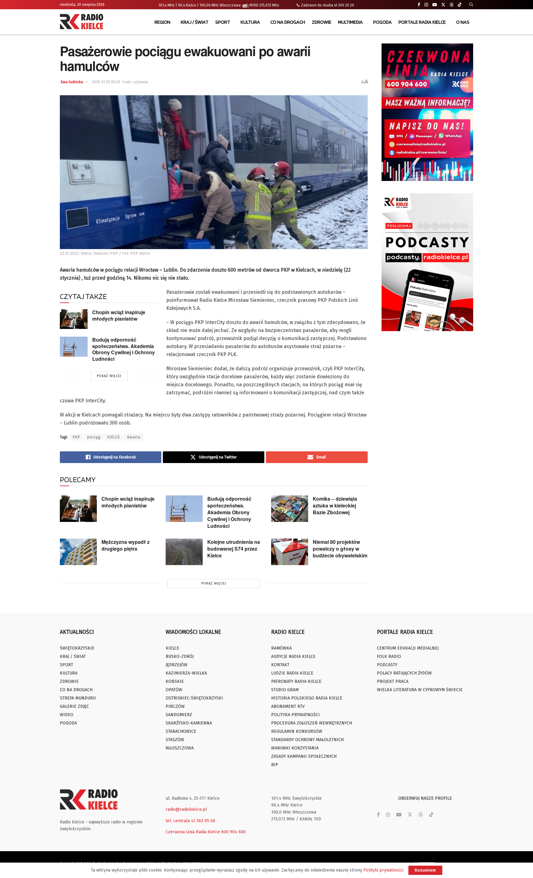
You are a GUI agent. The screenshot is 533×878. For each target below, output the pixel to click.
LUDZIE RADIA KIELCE (292, 673)
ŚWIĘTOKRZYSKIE (77, 648)
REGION (162, 22)
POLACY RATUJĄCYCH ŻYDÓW (404, 673)
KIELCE (114, 437)
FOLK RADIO (389, 656)
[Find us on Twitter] (443, 5)
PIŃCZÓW (175, 706)
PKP (76, 437)
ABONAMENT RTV (288, 706)
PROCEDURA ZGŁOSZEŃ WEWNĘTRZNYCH (311, 723)
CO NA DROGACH (288, 22)
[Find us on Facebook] (419, 5)
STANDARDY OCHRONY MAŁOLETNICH (307, 739)
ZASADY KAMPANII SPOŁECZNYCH (304, 756)
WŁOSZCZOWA (180, 748)
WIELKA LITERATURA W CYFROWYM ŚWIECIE (420, 689)
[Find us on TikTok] (459, 5)
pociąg (94, 437)
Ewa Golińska (72, 82)
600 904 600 (233, 832)
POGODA (382, 22)
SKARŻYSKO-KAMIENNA (189, 723)
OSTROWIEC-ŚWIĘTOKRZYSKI (194, 698)
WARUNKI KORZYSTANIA (295, 748)
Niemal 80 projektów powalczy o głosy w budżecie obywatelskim (340, 548)
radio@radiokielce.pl (186, 809)
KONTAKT (280, 664)
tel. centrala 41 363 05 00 (190, 820)
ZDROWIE (321, 22)
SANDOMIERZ (179, 714)
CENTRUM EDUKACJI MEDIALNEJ (408, 648)
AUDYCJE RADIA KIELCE (293, 656)
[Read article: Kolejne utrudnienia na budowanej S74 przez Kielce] (184, 552)
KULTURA (250, 22)
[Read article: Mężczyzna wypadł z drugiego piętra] (78, 552)
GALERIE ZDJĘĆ (74, 706)
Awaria (133, 437)
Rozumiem (425, 870)
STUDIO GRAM (285, 689)
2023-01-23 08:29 (106, 82)
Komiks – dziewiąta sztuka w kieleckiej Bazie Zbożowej (335, 505)
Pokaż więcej (109, 376)
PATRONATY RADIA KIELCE (296, 681)
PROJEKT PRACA (392, 681)
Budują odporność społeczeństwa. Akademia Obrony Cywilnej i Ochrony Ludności (123, 349)
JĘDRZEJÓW (177, 664)
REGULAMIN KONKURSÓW (296, 731)
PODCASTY (387, 664)
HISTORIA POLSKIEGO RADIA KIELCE (306, 698)
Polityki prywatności (383, 870)
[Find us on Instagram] (426, 5)
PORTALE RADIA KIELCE (422, 22)
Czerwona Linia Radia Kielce (193, 832)
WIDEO (66, 714)
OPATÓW (174, 689)
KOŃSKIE (175, 681)
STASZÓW (175, 739)
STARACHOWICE (181, 731)
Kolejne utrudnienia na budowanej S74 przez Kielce (233, 548)
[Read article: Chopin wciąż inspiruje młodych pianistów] (74, 319)
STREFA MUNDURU (78, 698)
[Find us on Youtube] (434, 5)
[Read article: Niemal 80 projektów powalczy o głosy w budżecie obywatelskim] (289, 552)
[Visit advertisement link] (427, 112)
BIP (274, 764)
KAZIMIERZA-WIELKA (186, 673)
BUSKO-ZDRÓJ (180, 656)
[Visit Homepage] (83, 22)
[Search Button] (471, 4)
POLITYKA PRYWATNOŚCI (295, 714)
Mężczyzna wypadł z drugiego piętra (125, 545)
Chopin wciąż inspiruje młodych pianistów (118, 315)
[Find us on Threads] (451, 5)
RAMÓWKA (281, 648)
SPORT (222, 22)
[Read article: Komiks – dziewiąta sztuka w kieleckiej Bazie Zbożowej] (289, 508)
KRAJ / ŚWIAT (195, 22)
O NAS (462, 22)
